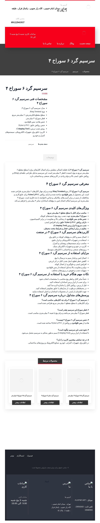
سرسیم (31, 144)
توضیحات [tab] (50, 157)
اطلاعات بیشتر (77, 402)
